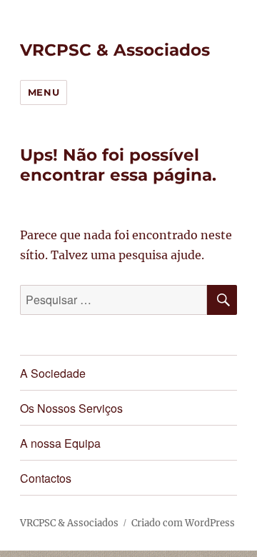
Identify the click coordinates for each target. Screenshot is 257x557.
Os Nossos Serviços (71, 408)
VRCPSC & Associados (115, 50)
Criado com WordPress (183, 523)
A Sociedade (53, 373)
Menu (43, 92)
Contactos (45, 478)
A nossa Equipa (60, 443)
